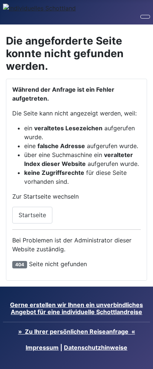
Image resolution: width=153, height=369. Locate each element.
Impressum (42, 347)
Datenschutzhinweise (95, 347)
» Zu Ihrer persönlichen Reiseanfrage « (76, 331)
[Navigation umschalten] (145, 17)
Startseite (32, 215)
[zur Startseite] (39, 7)
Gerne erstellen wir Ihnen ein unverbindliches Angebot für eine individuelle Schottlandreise (76, 308)
